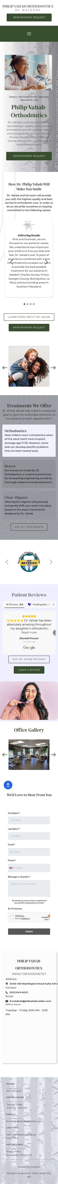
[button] (29, 34)
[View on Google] (29, 647)
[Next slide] (46, 262)
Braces (10, 466)
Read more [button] (29, 632)
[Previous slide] (11, 262)
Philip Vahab (29, 961)
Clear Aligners (16, 497)
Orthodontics (15, 430)
